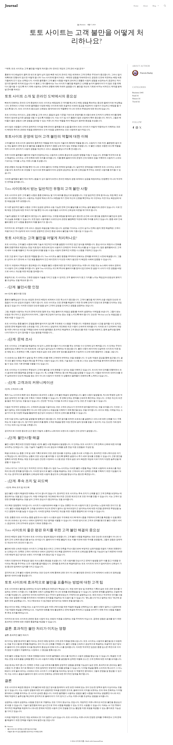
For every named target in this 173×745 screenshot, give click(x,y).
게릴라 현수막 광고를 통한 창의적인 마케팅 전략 (24, 732)
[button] (165, 5)
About (145, 6)
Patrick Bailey (146, 73)
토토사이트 (21, 143)
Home (136, 6)
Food (134, 95)
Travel (134, 101)
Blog (154, 6)
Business (82, 25)
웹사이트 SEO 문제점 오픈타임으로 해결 (21, 729)
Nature (135, 98)
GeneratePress (98, 741)
